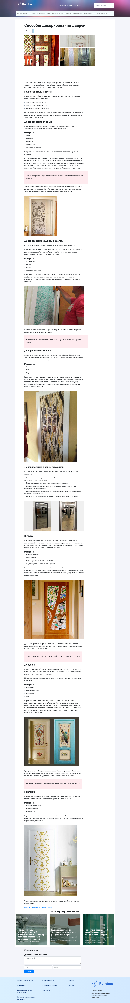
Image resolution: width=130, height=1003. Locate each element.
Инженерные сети (43, 13)
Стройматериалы (57, 13)
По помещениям (101, 13)
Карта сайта (71, 985)
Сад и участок (88, 13)
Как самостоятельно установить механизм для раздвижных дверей (63, 932)
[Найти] (111, 5)
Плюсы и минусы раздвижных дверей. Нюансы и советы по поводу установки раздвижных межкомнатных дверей (31, 934)
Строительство (22, 13)
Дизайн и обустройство (74, 13)
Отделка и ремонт (48, 980)
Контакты (71, 980)
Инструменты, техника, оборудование (24, 991)
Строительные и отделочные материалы (26, 998)
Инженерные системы (49, 985)
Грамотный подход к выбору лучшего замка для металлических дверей (98, 932)
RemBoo (27, 907)
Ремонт (32, 13)
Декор (50, 907)
